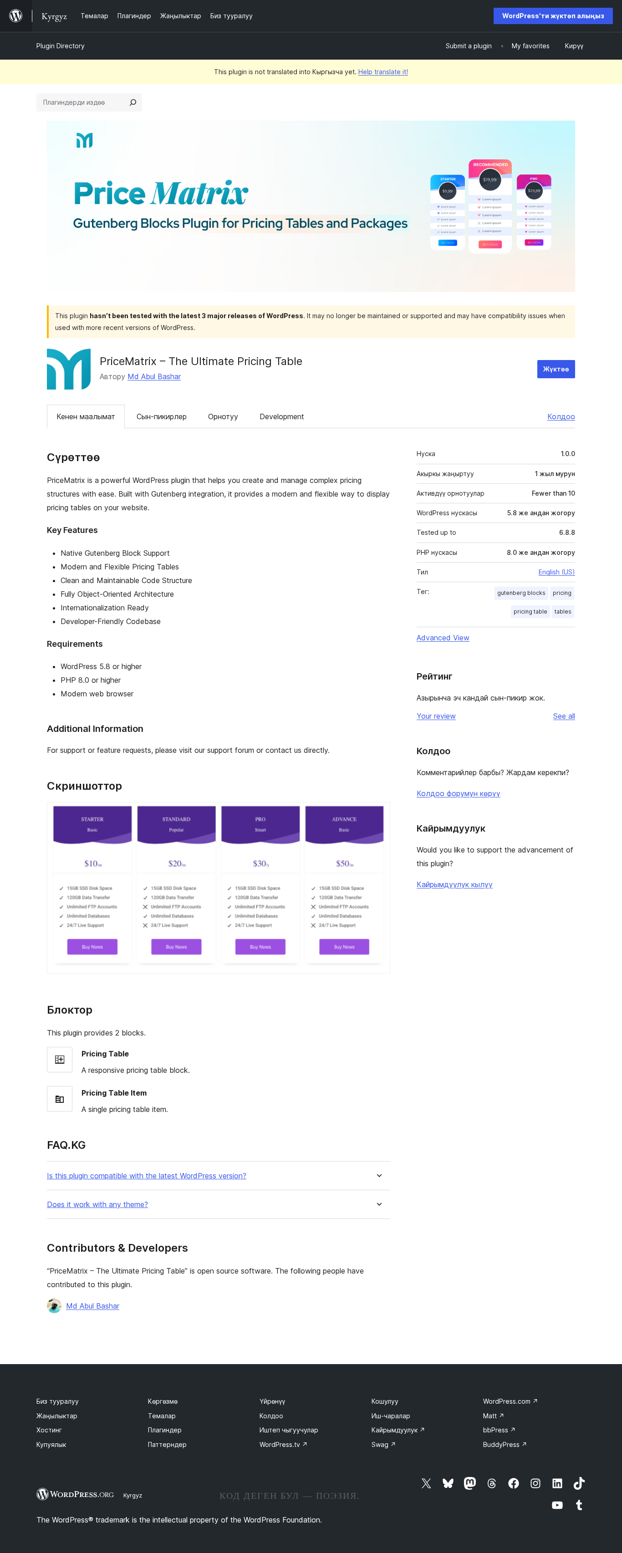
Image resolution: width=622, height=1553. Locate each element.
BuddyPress (505, 1444)
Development (282, 416)
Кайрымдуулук (398, 1430)
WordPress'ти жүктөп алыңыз (553, 16)
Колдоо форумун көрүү (458, 793)
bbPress (499, 1430)
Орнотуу (223, 416)
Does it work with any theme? (97, 1204)
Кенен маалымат (85, 416)
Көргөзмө (163, 1401)
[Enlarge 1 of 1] (377, 814)
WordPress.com (510, 1401)
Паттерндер (167, 1444)
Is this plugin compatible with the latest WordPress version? (146, 1176)
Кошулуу (385, 1401)
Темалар (162, 1416)
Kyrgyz (132, 1495)
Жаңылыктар (56, 1416)
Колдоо (561, 416)
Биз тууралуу (57, 1401)
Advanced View (443, 637)
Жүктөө (556, 369)
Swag (384, 1444)
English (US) (557, 572)
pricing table (530, 611)
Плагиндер (165, 1430)
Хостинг (49, 1430)
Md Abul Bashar (154, 376)
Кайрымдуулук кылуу (455, 884)
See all (564, 716)
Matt (494, 1416)
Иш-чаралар (391, 1416)
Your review (436, 716)
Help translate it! (383, 72)
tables (563, 611)
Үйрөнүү (272, 1401)
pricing (562, 592)
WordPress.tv (284, 1444)
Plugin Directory (60, 46)
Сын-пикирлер (162, 416)
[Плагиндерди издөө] (133, 102)
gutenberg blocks (521, 592)
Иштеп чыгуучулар (289, 1430)
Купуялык (51, 1444)
